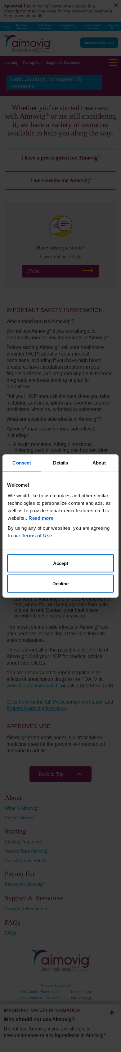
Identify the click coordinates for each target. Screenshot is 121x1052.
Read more (41, 517)
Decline (60, 583)
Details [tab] (60, 462)
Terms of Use (37, 535)
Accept (60, 563)
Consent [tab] (21, 462)
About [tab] (99, 462)
